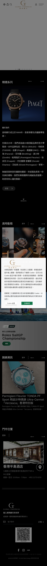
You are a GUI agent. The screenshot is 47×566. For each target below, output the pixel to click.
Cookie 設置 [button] (11, 303)
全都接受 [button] (27, 303)
